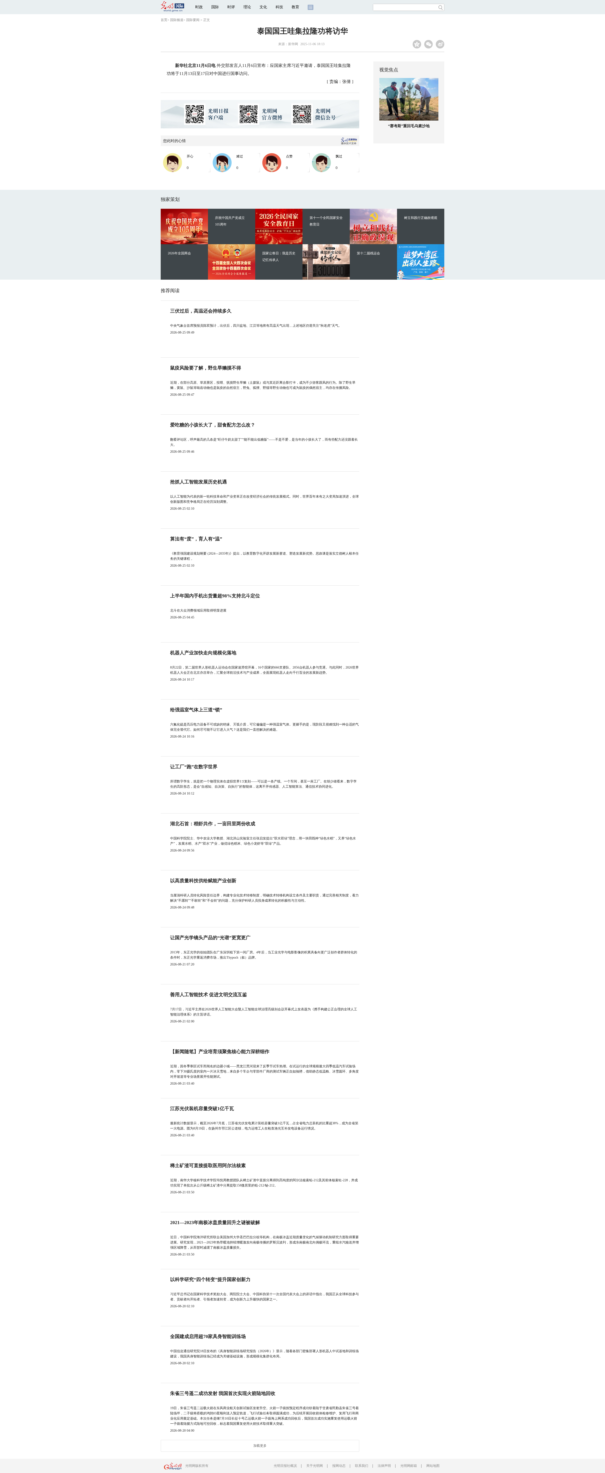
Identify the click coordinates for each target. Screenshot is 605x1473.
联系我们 (361, 1466)
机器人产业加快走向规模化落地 (203, 652)
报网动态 (339, 1466)
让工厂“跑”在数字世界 (193, 766)
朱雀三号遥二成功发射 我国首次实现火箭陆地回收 (222, 1393)
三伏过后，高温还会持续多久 (201, 310)
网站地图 (433, 1466)
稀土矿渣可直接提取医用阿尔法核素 (208, 1165)
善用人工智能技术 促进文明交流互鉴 (208, 994)
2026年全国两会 (179, 253)
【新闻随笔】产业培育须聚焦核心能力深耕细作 (219, 1051)
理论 (247, 7)
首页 (164, 20)
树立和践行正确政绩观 (420, 218)
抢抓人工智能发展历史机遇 (198, 481)
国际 (215, 7)
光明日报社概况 (285, 1466)
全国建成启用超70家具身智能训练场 (208, 1336)
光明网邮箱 (408, 1466)
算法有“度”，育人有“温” (196, 538)
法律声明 (384, 1466)
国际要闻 (192, 20)
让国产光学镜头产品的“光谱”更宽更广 (210, 937)
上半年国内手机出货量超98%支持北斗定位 (215, 595)
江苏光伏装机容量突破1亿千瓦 (202, 1108)
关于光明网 (314, 1466)
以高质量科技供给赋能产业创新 (203, 880)
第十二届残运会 (368, 253)
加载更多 (260, 1445)
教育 (295, 7)
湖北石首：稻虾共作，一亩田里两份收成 (212, 823)
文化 (263, 7)
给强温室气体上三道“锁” (196, 709)
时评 (231, 7)
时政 (199, 7)
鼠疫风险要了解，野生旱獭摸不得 (205, 367)
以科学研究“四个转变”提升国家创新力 (210, 1279)
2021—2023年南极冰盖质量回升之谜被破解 (215, 1222)
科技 (279, 7)
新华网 (293, 44)
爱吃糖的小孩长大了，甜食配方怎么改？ (212, 424)
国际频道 (176, 20)
